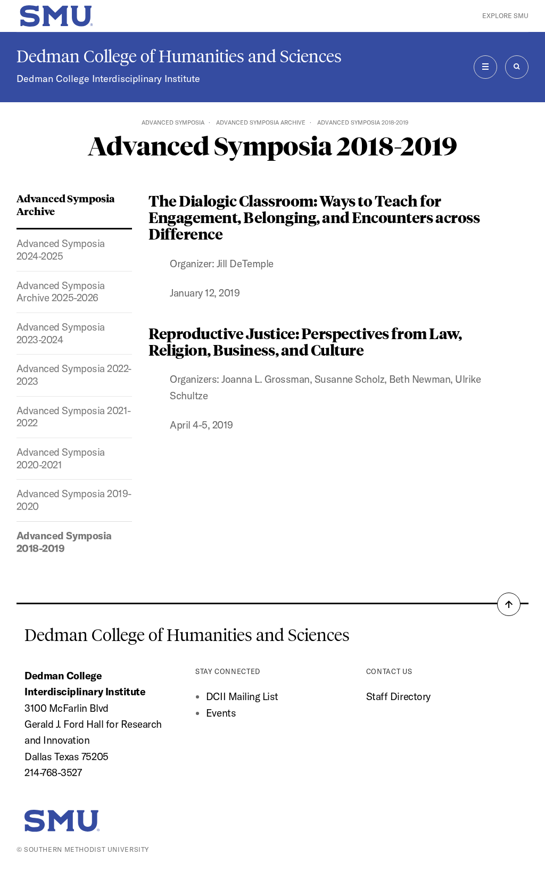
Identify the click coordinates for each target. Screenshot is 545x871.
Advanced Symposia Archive (260, 122)
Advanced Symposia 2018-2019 (64, 542)
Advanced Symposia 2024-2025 (60, 249)
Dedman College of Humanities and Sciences (179, 56)
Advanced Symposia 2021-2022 (73, 417)
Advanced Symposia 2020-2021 (60, 458)
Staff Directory (398, 696)
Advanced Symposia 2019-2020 (73, 500)
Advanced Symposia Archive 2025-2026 (60, 292)
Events (221, 712)
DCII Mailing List (242, 696)
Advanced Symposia (173, 122)
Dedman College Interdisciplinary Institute (108, 78)
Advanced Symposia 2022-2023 (73, 375)
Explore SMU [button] (505, 16)
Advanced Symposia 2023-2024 (60, 333)
